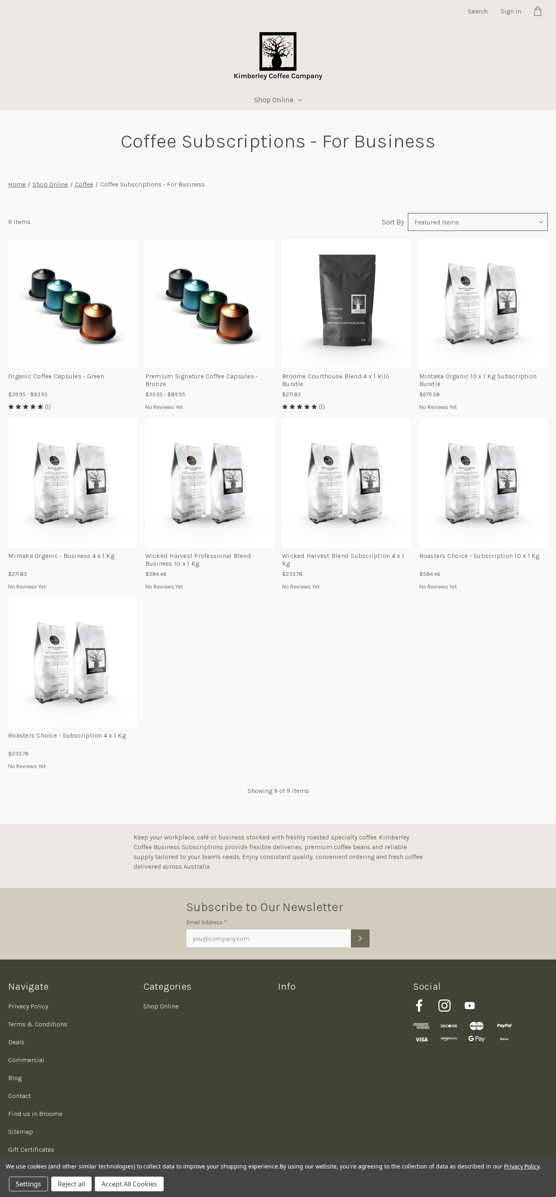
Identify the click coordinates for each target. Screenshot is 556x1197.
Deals (16, 1042)
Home (17, 184)
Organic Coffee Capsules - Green (56, 376)
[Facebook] (419, 1005)
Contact (19, 1096)
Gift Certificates (31, 1149)
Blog (15, 1078)
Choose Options (77, 334)
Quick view (72, 283)
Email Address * (206, 922)
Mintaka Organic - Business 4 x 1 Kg (61, 556)
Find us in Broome (35, 1114)
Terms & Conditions (37, 1024)
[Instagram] (444, 1005)
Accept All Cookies (129, 1183)
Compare (70, 308)
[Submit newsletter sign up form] (360, 938)
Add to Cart (209, 512)
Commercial (26, 1060)
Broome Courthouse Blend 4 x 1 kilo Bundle (336, 380)
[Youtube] (470, 1005)
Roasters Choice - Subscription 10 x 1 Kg (479, 556)
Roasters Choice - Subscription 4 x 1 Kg (67, 735)
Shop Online (273, 99)
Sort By (393, 221)
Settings (28, 1183)
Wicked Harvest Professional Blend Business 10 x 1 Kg (198, 559)
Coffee (84, 184)
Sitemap (20, 1132)
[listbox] (478, 222)
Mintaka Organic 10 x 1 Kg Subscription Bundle (478, 380)
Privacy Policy (28, 1006)
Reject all (71, 1183)
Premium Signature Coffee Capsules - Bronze (201, 380)
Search (478, 11)
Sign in (511, 11)
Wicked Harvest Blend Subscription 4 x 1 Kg (343, 559)
